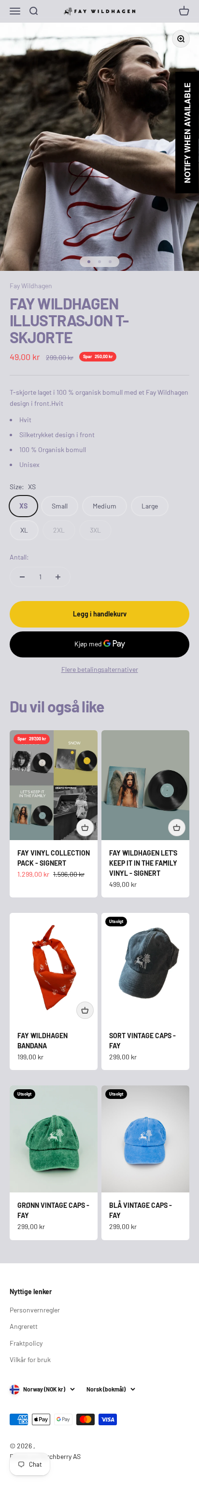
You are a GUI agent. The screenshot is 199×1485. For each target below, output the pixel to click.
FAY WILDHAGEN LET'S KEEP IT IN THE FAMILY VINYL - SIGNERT (143, 863)
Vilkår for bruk (30, 1359)
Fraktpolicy (26, 1343)
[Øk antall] (58, 577)
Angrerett (24, 1326)
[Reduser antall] (22, 577)
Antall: (19, 557)
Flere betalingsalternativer (99, 669)
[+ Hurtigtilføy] (85, 827)
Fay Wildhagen (31, 285)
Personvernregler (35, 1310)
